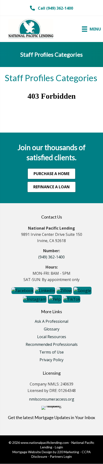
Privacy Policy (51, 360)
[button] (51, 8)
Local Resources (51, 337)
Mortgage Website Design (32, 452)
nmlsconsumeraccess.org (51, 399)
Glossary (51, 329)
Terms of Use (51, 352)
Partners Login (61, 456)
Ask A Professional (51, 321)
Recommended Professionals (52, 344)
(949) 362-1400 (51, 257)
